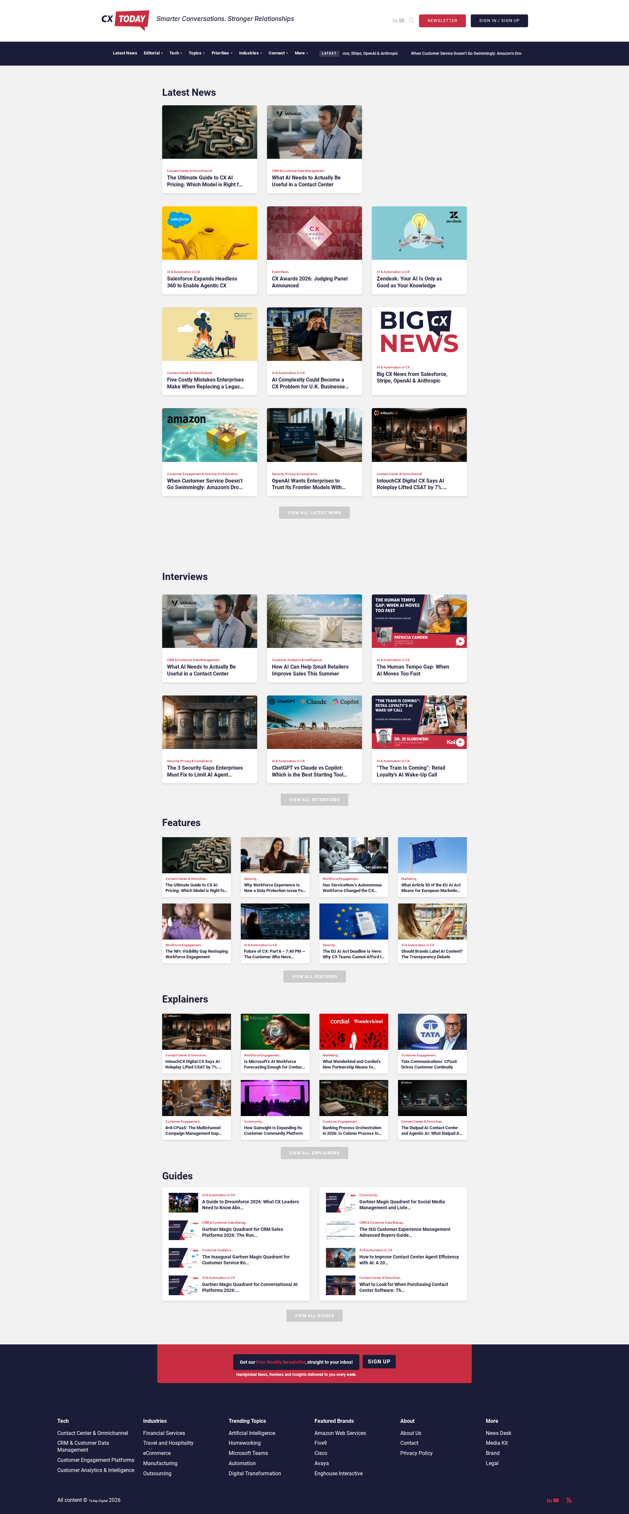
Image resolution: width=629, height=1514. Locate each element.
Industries (250, 53)
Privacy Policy (416, 1453)
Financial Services (164, 1433)
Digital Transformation (255, 1473)
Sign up (379, 1361)
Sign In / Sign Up (499, 20)
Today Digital (98, 1501)
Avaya (321, 1463)
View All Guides (314, 1315)
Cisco (320, 1453)
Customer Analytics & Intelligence (95, 1470)
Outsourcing (157, 1473)
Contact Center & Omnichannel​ (92, 1433)
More (301, 53)
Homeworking (245, 1443)
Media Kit (497, 1443)
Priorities (222, 53)
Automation (242, 1463)
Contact (409, 1443)
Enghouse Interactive (338, 1473)
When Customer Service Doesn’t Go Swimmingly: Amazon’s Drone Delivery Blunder (419, 53)
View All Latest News (314, 512)
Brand (493, 1453)
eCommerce (157, 1453)
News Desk (498, 1433)
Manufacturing (160, 1463)
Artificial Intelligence (252, 1433)
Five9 (320, 1443)
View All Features (314, 976)
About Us (410, 1433)
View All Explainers (314, 1153)
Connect (278, 53)
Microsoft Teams (248, 1453)
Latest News (125, 53)
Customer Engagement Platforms (95, 1460)
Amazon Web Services (340, 1433)
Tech (175, 53)
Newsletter (442, 20)
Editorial (153, 53)
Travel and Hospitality (168, 1443)
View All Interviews (314, 799)
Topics (197, 53)
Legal (492, 1463)
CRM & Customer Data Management (83, 1446)
